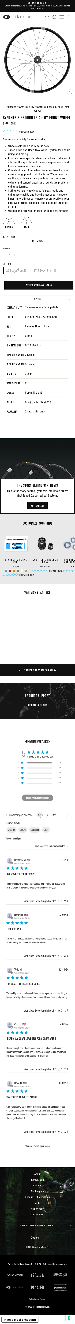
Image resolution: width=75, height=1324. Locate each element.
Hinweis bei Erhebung (20, 1319)
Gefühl (23, 829)
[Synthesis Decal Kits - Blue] (6, 570)
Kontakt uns (37, 1179)
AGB (37, 1202)
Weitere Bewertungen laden (37, 1146)
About (37, 1173)
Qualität (11, 829)
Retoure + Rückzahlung (37, 1196)
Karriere (37, 1185)
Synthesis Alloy (26, 106)
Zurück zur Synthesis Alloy (40, 670)
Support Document (37, 705)
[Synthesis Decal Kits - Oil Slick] (26, 570)
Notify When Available (39, 284)
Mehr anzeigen (13, 838)
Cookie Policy (37, 1214)
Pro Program (37, 1191)
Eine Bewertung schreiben (37, 797)
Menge (6, 248)
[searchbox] (21, 815)
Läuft (46, 829)
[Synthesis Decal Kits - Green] (18, 570)
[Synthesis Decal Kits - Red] (10, 570)
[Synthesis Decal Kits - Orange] (14, 570)
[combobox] (52, 846)
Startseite (11, 106)
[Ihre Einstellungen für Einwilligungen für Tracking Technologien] (69, 1318)
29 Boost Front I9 (16, 270)
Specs (37, 299)
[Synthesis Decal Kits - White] (22, 570)
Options (7, 264)
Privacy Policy (38, 1208)
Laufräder (35, 829)
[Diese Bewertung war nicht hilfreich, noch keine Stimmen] (65, 901)
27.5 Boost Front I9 (45, 270)
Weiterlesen (37, 505)
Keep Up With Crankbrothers (36, 1225)
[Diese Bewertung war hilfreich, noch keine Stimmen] (59, 901)
